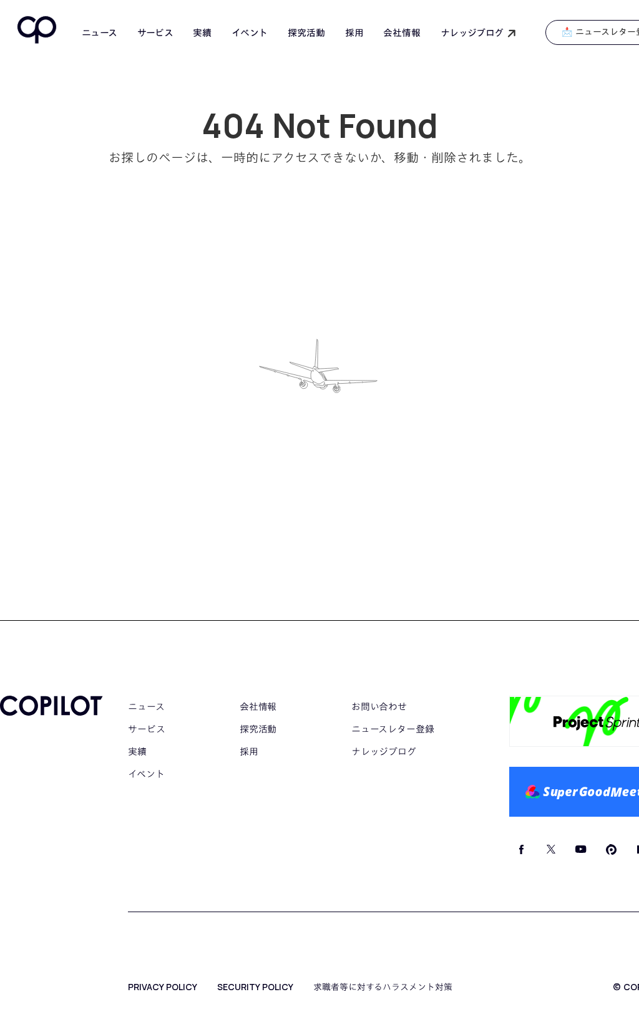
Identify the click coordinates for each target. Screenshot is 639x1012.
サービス (155, 32)
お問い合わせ (379, 706)
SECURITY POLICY (255, 987)
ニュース (99, 33)
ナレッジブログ (383, 751)
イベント (250, 32)
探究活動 (306, 32)
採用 (354, 32)
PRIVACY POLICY (162, 987)
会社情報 (401, 32)
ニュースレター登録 (392, 729)
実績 (202, 32)
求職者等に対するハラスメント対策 (382, 987)
